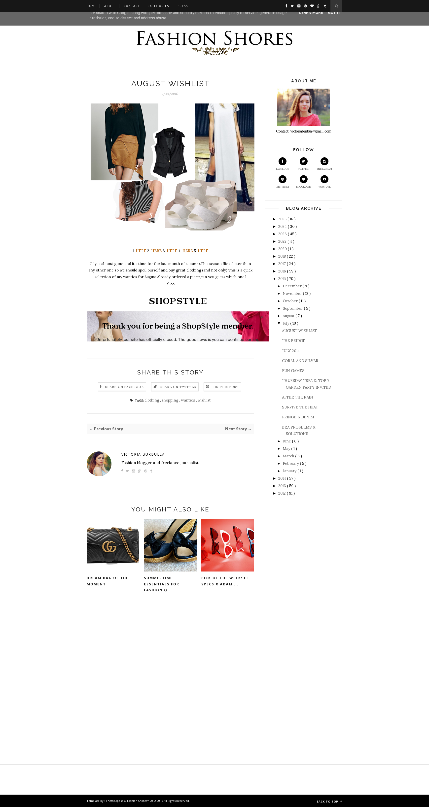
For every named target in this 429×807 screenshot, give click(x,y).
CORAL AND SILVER (300, 360)
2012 (282, 493)
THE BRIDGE (293, 340)
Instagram (324, 168)
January (290, 471)
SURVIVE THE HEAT (300, 407)
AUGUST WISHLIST (299, 330)
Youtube (324, 186)
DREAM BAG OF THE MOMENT (108, 580)
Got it (334, 12)
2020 (283, 248)
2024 (283, 226)
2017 (282, 263)
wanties (188, 400)
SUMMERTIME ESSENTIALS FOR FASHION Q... (161, 583)
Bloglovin (303, 186)
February (291, 463)
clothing (152, 400)
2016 (282, 271)
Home (92, 6)
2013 (282, 485)
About (110, 6)
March (289, 456)
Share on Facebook (124, 387)
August (289, 315)
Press (183, 6)
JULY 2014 (291, 350)
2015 (282, 278)
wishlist (204, 400)
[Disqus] (170, 675)
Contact (132, 6)
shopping (170, 400)
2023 (283, 234)
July (286, 323)
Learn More (311, 12)
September (293, 308)
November (293, 293)
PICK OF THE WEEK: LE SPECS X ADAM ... (225, 580)
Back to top (328, 801)
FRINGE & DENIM (298, 417)
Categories (158, 6)
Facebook (282, 168)
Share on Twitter (178, 387)
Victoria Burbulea (143, 454)
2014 (282, 478)
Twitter (303, 168)
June (287, 441)
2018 (282, 256)
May (287, 448)
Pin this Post (226, 387)
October (291, 301)
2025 (282, 219)
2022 (282, 241)
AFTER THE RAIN (297, 397)
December (293, 286)
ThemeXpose (114, 801)
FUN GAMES (293, 370)
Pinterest (282, 186)
